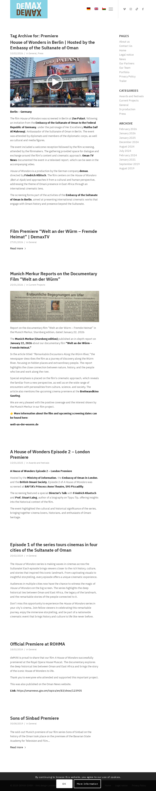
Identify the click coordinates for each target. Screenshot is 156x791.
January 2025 (127, 138)
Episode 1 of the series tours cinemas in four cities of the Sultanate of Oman (54, 547)
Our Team (124, 68)
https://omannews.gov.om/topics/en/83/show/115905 (49, 691)
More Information (87, 784)
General (33, 53)
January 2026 (127, 133)
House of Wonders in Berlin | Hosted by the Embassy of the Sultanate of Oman (52, 45)
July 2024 (125, 151)
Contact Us (125, 46)
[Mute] (89, 104)
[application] (54, 82)
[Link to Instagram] (131, 9)
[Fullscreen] (96, 104)
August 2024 (126, 147)
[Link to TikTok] (137, 9)
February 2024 (128, 155)
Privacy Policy (127, 76)
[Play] (13, 104)
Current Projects (37, 284)
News (122, 59)
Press (40, 53)
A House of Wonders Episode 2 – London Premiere (50, 455)
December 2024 (129, 142)
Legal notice (126, 55)
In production (127, 109)
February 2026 (128, 129)
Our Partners (126, 63)
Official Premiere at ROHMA (37, 644)
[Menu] (111, 9)
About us (124, 42)
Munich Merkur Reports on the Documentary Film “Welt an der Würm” (53, 277)
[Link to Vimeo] (124, 9)
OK (64, 784)
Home (122, 50)
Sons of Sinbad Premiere (34, 718)
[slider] (51, 104)
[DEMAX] (29, 9)
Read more (16, 248)
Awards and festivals (39, 462)
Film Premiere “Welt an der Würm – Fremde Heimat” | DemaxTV (53, 234)
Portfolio (124, 72)
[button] (55, 82)
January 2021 (127, 160)
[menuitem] (111, 9)
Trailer (123, 81)
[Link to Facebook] (143, 9)
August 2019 (126, 168)
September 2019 (129, 164)
